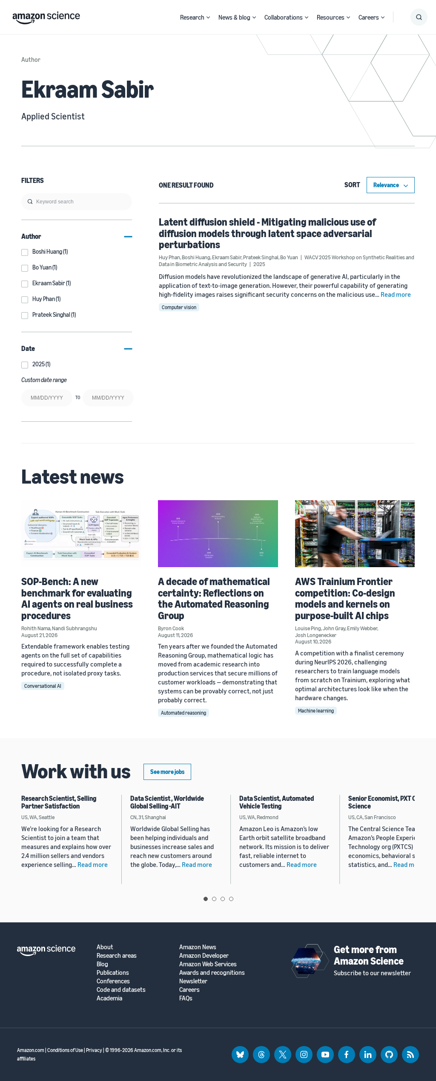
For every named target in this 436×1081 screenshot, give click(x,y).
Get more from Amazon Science (369, 954)
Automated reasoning (183, 713)
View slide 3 (223, 899)
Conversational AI (42, 686)
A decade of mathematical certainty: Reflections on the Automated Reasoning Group (214, 598)
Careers (369, 17)
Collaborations (283, 17)
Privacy (94, 1050)
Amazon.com (30, 1050)
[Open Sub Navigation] (208, 17)
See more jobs (167, 771)
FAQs (185, 998)
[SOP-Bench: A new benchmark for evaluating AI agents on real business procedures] (81, 534)
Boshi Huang (196, 257)
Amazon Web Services (208, 964)
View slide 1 (206, 899)
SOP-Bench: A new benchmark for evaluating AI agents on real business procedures (77, 598)
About (105, 947)
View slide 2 (214, 899)
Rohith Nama (35, 628)
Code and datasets (121, 989)
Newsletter (193, 981)
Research (192, 17)
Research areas (117, 955)
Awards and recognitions (212, 972)
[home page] (46, 15)
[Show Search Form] (418, 17)
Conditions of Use (65, 1050)
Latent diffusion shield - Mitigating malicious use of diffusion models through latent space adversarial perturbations (267, 233)
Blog (102, 964)
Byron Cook (171, 628)
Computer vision (179, 307)
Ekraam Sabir (226, 257)
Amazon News (197, 947)
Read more (396, 294)
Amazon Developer (204, 955)
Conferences (113, 981)
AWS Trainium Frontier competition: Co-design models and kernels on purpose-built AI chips (345, 598)
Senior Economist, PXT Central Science (390, 802)
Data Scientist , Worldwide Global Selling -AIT (167, 802)
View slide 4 (231, 899)
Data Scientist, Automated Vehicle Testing (276, 802)
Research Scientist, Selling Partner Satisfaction (58, 802)
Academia (109, 998)
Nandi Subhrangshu (74, 628)
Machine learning (316, 710)
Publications (113, 972)
